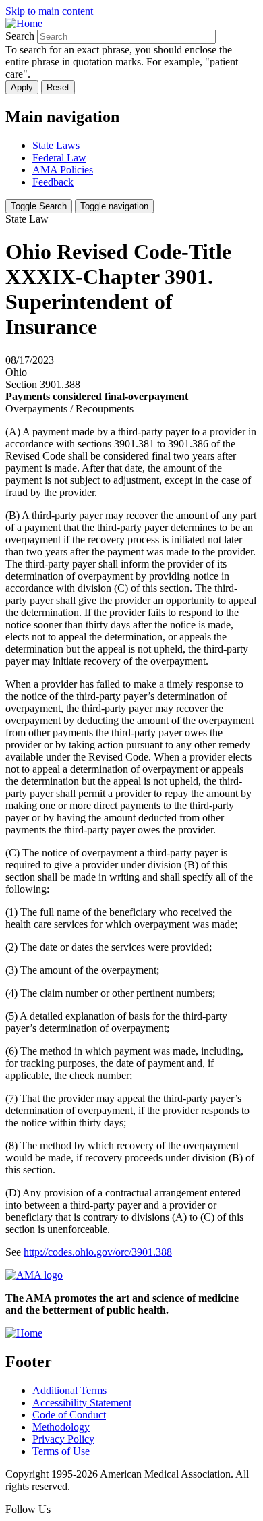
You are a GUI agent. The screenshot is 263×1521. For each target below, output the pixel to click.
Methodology (61, 1427)
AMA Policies (62, 169)
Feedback (53, 182)
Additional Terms (69, 1390)
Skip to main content (49, 11)
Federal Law (59, 157)
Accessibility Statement (82, 1402)
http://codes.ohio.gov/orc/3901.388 (98, 1252)
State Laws (56, 145)
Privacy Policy (63, 1439)
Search (19, 36)
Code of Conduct (69, 1414)
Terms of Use (61, 1451)
